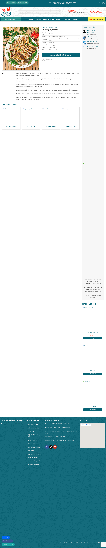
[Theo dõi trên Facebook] (98, 3)
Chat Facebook (7, 541)
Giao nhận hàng (64, 542)
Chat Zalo (5, 537)
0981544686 (72, 11)
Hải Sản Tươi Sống (33, 428)
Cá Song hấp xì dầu (70, 126)
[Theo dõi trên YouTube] (103, 3)
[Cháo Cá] (93, 357)
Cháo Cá (92, 370)
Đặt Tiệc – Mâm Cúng (34, 454)
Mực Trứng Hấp (31, 126)
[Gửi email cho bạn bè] (49, 60)
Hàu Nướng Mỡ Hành (11, 126)
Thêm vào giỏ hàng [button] (92, 338)
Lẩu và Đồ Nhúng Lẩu (34, 447)
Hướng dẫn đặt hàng (75, 542)
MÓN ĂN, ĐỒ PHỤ (33, 457)
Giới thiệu (38, 19)
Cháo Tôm (93, 406)
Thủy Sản (31, 431)
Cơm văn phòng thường (34, 461)
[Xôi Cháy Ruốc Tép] (93, 319)
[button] (104, 12)
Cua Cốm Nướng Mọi (50, 126)
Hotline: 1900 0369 (8, 544)
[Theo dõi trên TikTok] (100, 3)
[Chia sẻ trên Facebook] (43, 60)
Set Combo (31, 450)
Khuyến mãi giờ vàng (98, 19)
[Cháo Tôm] (93, 393)
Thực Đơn (59, 19)
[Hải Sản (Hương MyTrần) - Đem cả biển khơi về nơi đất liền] (9, 12)
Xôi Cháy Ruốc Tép (93, 332)
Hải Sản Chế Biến (52, 27)
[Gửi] (59, 12)
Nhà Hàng (75, 19)
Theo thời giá (93, 373)
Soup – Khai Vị (32, 440)
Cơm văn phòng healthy (35, 464)
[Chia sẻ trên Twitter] (46, 60)
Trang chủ (30, 19)
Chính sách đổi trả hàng (98, 542)
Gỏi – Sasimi (31, 444)
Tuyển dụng (67, 19)
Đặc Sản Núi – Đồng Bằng (34, 436)
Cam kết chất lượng (86, 542)
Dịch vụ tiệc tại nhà (48, 19)
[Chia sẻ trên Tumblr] (52, 60)
